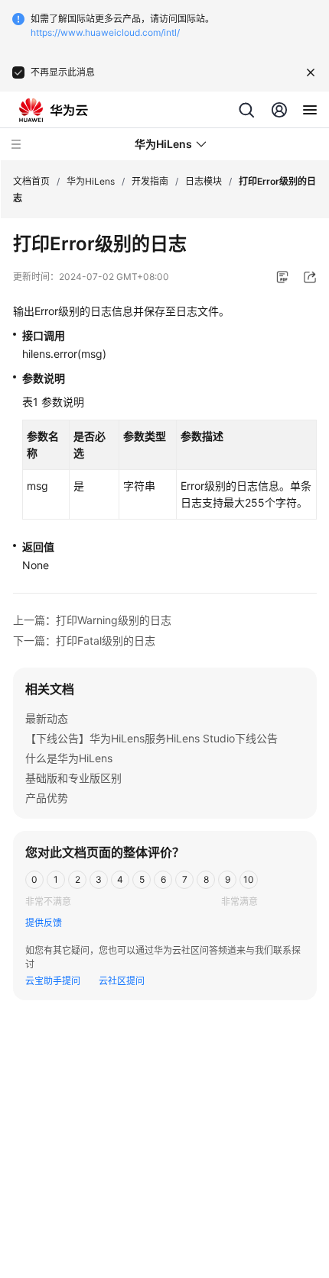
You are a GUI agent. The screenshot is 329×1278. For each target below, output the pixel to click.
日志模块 (203, 181)
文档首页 (31, 181)
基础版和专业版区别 (73, 777)
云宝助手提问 (52, 981)
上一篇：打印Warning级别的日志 (92, 619)
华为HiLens (91, 181)
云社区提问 (122, 981)
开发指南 (150, 181)
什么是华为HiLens (68, 758)
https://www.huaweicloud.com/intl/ (105, 32)
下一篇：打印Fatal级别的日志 (84, 640)
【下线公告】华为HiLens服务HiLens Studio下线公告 (151, 738)
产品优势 (46, 797)
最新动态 (46, 718)
